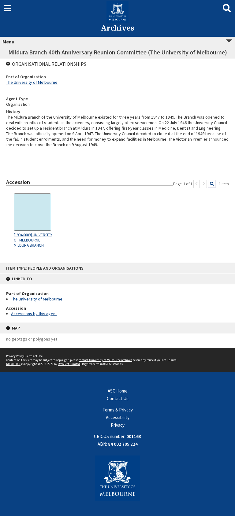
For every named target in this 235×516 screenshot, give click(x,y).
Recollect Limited (69, 364)
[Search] (212, 184)
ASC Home (118, 391)
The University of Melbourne (36, 299)
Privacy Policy (15, 356)
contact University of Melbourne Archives (105, 360)
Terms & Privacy (118, 410)
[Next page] (204, 184)
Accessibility (117, 417)
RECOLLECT (13, 364)
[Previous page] (196, 184)
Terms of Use (34, 356)
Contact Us (118, 398)
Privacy (118, 425)
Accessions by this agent (34, 313)
